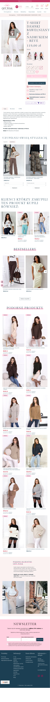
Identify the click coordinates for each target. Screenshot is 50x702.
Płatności (15, 661)
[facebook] (39, 675)
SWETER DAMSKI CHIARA (9, 508)
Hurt (45, 11)
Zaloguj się (28, 658)
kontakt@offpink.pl (42, 670)
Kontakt (15, 672)
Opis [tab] (5, 109)
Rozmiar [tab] (12, 109)
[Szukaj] (32, 6)
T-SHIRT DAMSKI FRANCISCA (22, 236)
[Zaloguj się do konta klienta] (42, 5)
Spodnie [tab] (5, 141)
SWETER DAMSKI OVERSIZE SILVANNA (35, 388)
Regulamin (16, 670)
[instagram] (42, 675)
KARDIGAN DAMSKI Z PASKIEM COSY (12, 428)
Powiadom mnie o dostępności (37, 83)
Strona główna (7, 11)
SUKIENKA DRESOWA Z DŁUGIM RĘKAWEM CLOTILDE (11, 348)
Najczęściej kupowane (6, 660)
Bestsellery (23, 11)
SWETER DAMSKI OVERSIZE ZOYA (11, 549)
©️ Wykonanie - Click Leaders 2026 (25, 685)
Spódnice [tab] (12, 141)
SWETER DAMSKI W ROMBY (8, 235)
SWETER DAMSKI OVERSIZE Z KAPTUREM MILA (33, 469)
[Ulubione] (37, 5)
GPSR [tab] (20, 109)
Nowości (16, 11)
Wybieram (14, 187)
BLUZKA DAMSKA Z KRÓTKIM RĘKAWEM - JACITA (40, 237)
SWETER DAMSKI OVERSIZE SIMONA (35, 348)
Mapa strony (16, 673)
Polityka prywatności (18, 668)
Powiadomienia (29, 662)
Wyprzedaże (32, 11)
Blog (14, 677)
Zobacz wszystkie (25, 298)
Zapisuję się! (40, 639)
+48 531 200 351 (41, 663)
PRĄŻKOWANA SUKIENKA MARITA (34, 289)
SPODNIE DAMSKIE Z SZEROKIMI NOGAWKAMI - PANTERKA (34, 178)
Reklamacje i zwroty (18, 663)
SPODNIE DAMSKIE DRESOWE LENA (12, 289)
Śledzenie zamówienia (31, 656)
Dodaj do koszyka (38, 76)
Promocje (3, 656)
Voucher (39, 11)
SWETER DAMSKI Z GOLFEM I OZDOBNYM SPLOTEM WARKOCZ (11, 469)
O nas (14, 656)
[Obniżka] (25, 223)
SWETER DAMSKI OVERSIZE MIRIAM (35, 549)
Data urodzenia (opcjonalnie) (27, 637)
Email (8, 637)
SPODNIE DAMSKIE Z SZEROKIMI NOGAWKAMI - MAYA (12, 178)
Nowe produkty (5, 658)
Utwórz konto (29, 660)
